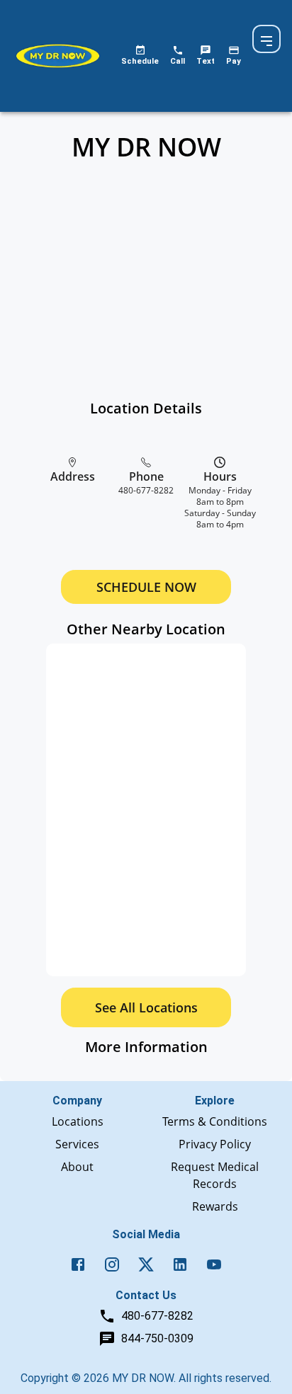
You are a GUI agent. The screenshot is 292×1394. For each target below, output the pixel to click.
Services (77, 1144)
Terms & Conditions (214, 1121)
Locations (77, 1121)
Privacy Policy (215, 1144)
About (77, 1167)
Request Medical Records (215, 1175)
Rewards (215, 1206)
